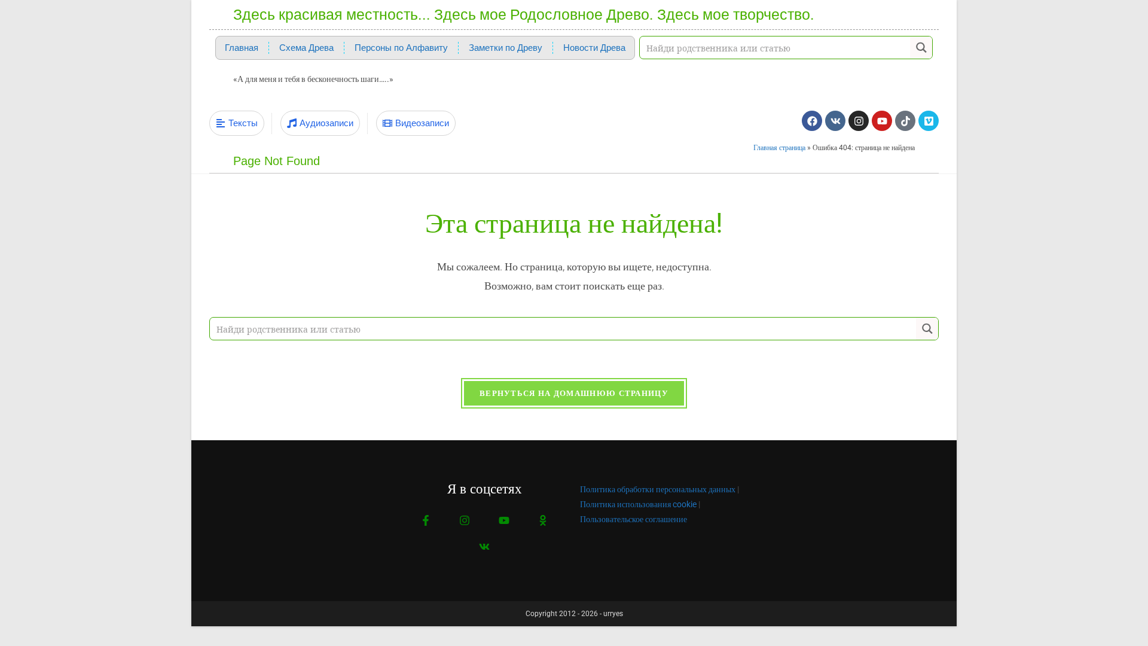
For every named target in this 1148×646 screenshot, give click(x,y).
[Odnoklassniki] (542, 521)
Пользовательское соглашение (633, 519)
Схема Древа (306, 47)
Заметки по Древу (505, 47)
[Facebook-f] (426, 521)
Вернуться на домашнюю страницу (574, 393)
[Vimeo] (928, 121)
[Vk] (835, 121)
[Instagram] (858, 121)
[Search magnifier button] (921, 47)
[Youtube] (882, 121)
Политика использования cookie (638, 504)
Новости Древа (594, 47)
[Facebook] (812, 121)
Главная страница (779, 148)
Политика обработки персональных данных (657, 489)
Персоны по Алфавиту (401, 47)
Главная (241, 47)
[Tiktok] (905, 121)
